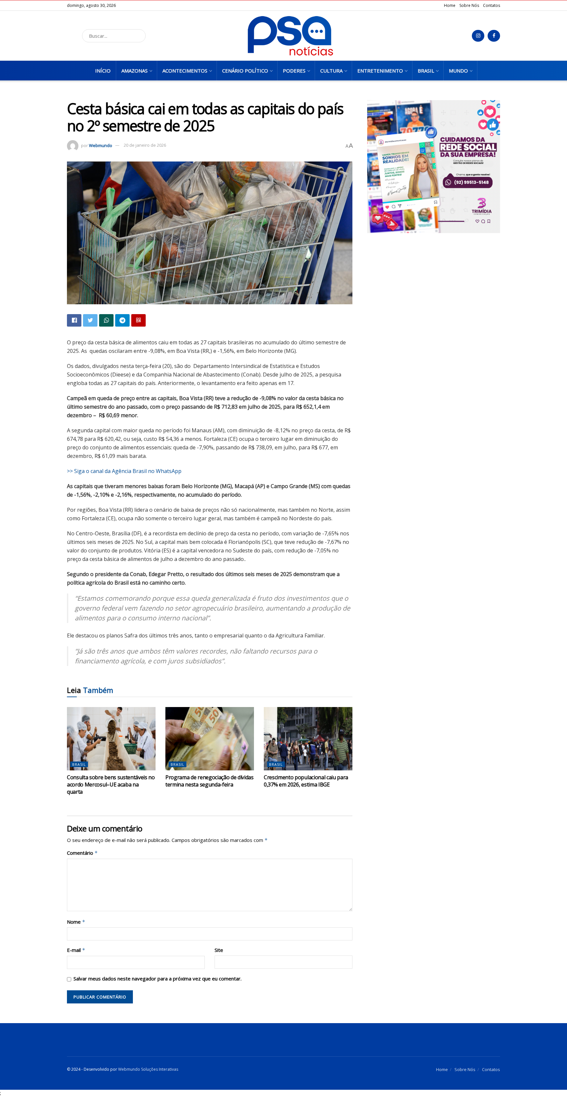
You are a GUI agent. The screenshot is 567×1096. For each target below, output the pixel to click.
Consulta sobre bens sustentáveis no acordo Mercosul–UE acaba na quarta (111, 785)
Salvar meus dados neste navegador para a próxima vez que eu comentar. (158, 978)
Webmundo (100, 145)
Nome (76, 922)
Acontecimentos (184, 70)
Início (103, 70)
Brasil (426, 70)
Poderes (294, 70)
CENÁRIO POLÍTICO (245, 70)
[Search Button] (139, 35)
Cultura (331, 70)
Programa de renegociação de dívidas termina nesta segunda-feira (209, 781)
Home (449, 5)
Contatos (491, 5)
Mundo (458, 70)
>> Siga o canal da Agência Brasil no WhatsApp (124, 471)
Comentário (82, 853)
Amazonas (134, 70)
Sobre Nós (469, 5)
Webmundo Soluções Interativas (148, 1069)
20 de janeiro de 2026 (145, 145)
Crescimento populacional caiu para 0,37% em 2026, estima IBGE (306, 781)
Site (219, 950)
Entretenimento (380, 70)
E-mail (76, 950)
